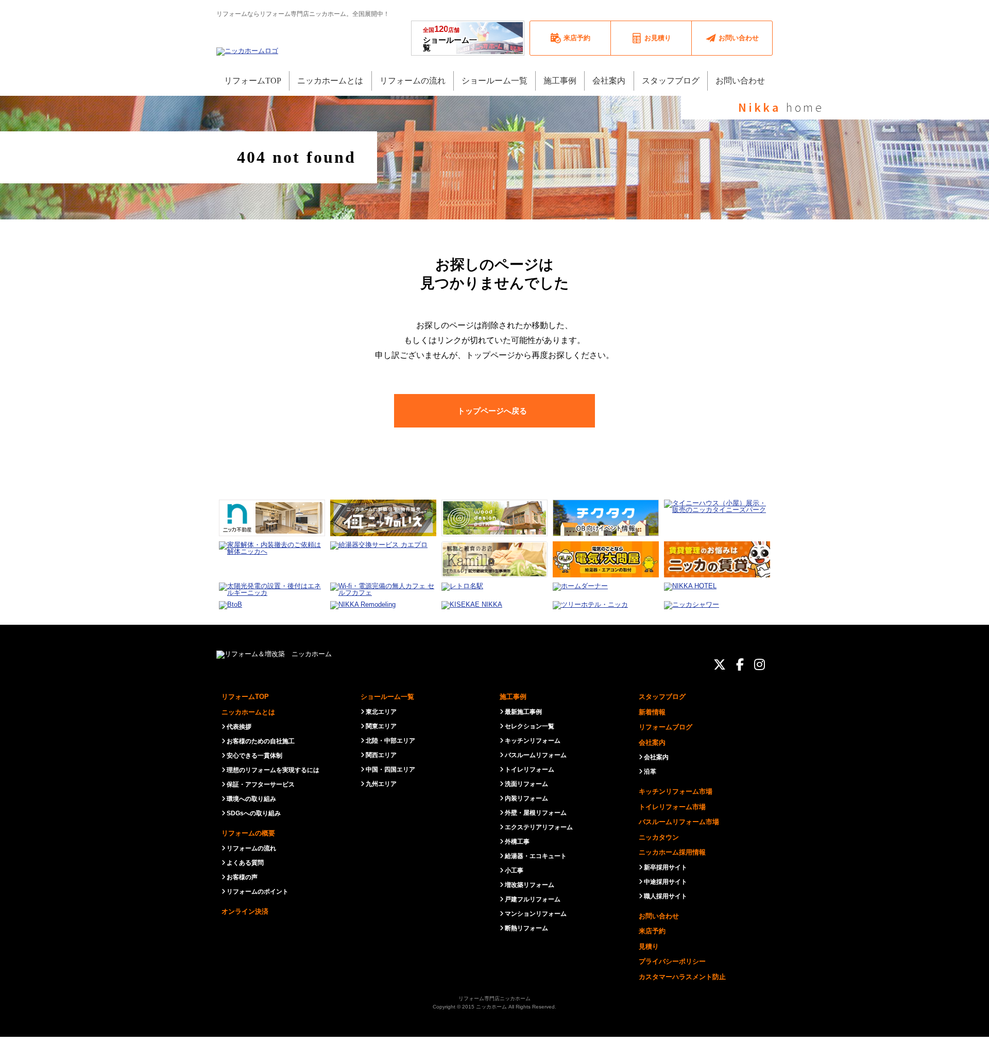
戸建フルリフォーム (532, 899)
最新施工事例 (523, 711)
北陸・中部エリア (390, 740)
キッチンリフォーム (532, 740)
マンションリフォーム (536, 913)
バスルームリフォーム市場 (679, 822)
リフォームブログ (665, 727)
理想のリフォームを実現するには (273, 770)
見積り (649, 946)
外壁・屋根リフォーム (536, 812)
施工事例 (513, 696)
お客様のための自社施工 (261, 741)
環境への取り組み (251, 798)
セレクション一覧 (529, 726)
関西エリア (381, 755)
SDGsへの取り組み (254, 813)
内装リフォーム (526, 798)
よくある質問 (245, 862)
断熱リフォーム (526, 928)
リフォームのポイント (257, 891)
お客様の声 (242, 877)
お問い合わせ (659, 916)
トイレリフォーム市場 (672, 807)
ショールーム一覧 (450, 38)
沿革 (650, 771)
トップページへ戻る (492, 410)
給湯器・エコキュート (536, 856)
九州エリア (381, 784)
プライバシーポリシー (672, 961)
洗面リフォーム (526, 784)
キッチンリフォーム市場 (675, 791)
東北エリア (381, 711)
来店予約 (652, 931)
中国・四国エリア (390, 769)
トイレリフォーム (529, 769)
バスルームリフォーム (536, 755)
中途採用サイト (665, 881)
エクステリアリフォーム (539, 827)
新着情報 (652, 712)
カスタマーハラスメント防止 (682, 977)
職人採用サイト (665, 896)
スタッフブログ (662, 696)
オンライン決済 (244, 911)
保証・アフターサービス (261, 784)
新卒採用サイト (665, 867)
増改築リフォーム (529, 884)
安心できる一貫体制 (254, 755)
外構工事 (517, 841)
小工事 (514, 870)
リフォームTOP (245, 696)
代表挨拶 (239, 726)
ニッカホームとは (248, 712)
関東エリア (381, 726)
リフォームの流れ (251, 848)
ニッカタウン (659, 837)
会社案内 (652, 742)
